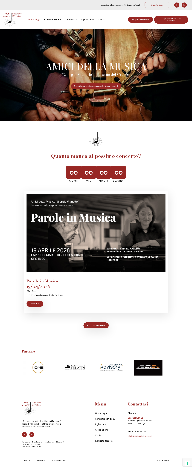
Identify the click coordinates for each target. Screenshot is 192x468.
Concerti (70, 19)
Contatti (102, 19)
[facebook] (176, 5)
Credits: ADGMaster (163, 460)
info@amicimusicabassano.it (140, 436)
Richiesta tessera (104, 440)
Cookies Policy (41, 460)
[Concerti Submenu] (77, 19)
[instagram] (184, 5)
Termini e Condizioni (59, 460)
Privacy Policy (26, 460)
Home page (33, 19)
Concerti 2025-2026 (105, 418)
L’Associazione (52, 19)
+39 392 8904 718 (135, 417)
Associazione (101, 429)
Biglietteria (87, 19)
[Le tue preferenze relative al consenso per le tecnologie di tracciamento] (187, 463)
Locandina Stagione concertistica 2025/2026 (120, 5)
